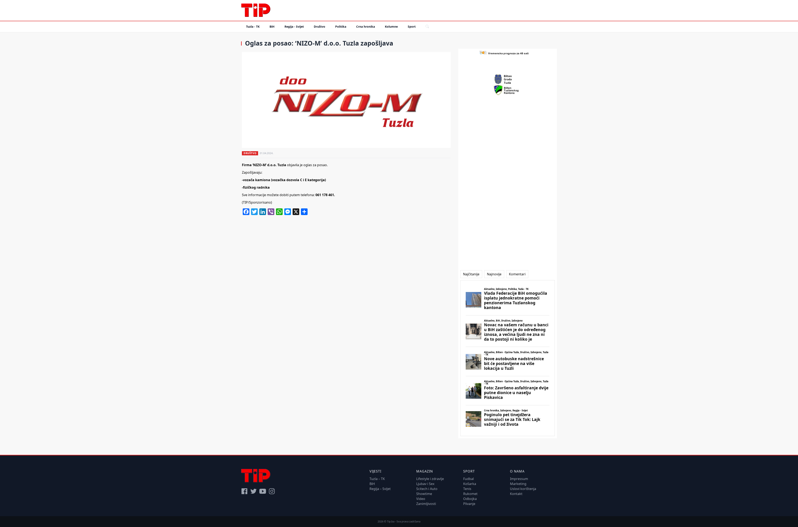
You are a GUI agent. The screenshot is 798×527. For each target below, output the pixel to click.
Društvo (319, 26)
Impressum (519, 478)
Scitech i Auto (426, 488)
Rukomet (470, 493)
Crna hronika (365, 26)
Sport (412, 26)
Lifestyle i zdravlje (430, 478)
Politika (340, 26)
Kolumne (391, 26)
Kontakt (516, 493)
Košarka (469, 483)
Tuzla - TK (253, 26)
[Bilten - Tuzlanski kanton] (508, 90)
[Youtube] (262, 491)
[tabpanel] (508, 358)
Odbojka (470, 498)
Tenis (467, 488)
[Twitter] (253, 491)
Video (420, 498)
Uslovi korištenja (523, 488)
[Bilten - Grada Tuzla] (507, 79)
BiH (272, 26)
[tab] (471, 274)
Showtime (424, 493)
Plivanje (469, 503)
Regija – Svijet (380, 488)
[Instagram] (271, 491)
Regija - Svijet (294, 26)
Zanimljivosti (426, 503)
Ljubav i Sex (425, 483)
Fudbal (468, 478)
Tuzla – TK (377, 478)
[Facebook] (244, 491)
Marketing (518, 483)
